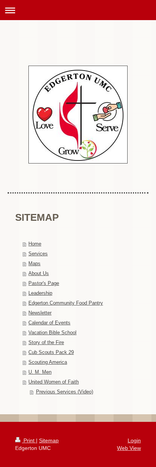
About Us (38, 273)
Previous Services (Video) (64, 392)
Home (34, 244)
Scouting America (47, 362)
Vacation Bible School (52, 332)
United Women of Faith (53, 382)
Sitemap (49, 440)
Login (134, 440)
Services (38, 253)
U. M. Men (39, 372)
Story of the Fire (46, 342)
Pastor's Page (43, 283)
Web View (129, 448)
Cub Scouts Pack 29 (51, 352)
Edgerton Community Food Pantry (65, 303)
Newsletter (39, 313)
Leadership (40, 293)
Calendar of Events (49, 322)
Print (29, 440)
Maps (34, 263)
